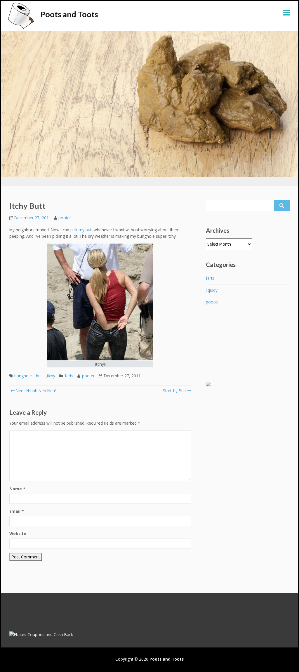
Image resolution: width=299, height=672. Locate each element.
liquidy (212, 290)
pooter (64, 217)
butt (39, 375)
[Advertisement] (229, 350)
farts (69, 375)
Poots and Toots (69, 14)
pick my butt (81, 229)
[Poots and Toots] (20, 15)
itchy (51, 375)
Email (16, 511)
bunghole (23, 375)
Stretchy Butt (174, 390)
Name (17, 489)
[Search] (282, 205)
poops (212, 302)
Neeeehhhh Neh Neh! (35, 390)
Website (17, 533)
